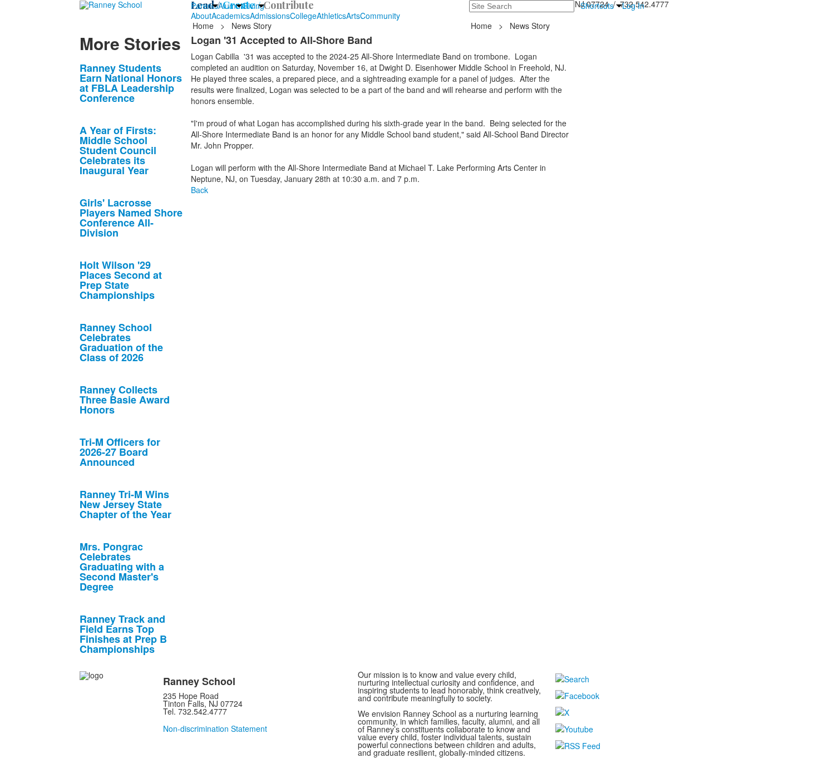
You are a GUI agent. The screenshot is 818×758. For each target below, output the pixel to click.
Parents (204, 5)
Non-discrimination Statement (215, 728)
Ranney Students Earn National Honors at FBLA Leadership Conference (131, 83)
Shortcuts (597, 5)
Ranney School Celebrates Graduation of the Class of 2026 (121, 342)
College (303, 15)
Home (204, 25)
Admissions (270, 15)
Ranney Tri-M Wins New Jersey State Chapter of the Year (125, 504)
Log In (633, 5)
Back (199, 189)
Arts (353, 15)
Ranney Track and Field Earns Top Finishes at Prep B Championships (123, 634)
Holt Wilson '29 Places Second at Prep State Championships (121, 280)
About (201, 15)
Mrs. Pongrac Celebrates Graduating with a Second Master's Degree (122, 566)
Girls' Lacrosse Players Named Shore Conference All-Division (131, 217)
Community (380, 15)
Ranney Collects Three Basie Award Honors (125, 399)
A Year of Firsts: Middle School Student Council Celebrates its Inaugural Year (118, 150)
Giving (253, 5)
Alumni (230, 5)
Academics (230, 15)
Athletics (331, 15)
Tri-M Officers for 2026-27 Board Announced (120, 452)
